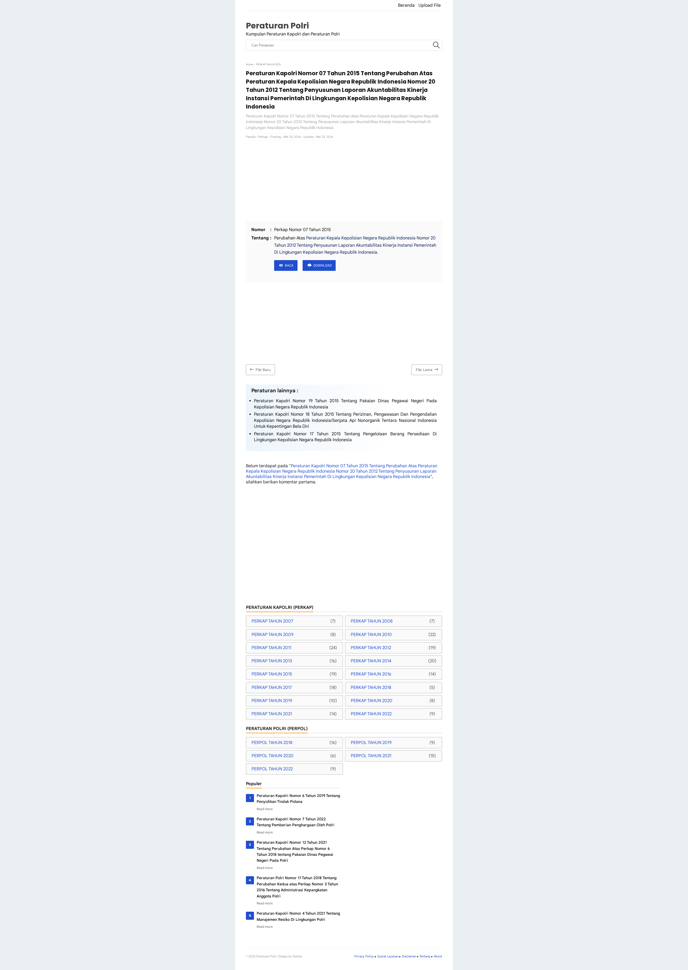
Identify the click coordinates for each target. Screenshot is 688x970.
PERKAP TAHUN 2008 (372, 621)
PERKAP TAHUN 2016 (371, 674)
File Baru (263, 369)
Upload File (429, 5)
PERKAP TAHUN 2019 (272, 700)
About (438, 956)
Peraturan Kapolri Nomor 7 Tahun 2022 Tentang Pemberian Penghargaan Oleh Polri (295, 822)
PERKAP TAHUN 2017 (272, 687)
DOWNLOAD (322, 265)
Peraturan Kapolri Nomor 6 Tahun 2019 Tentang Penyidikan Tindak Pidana (298, 798)
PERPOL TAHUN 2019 (371, 742)
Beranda (406, 5)
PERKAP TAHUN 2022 (371, 714)
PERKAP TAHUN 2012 (371, 648)
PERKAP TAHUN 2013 (272, 661)
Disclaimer (409, 956)
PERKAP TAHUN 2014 (371, 661)
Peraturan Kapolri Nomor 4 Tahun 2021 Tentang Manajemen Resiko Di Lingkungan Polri (298, 916)
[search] (436, 45)
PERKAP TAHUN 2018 (371, 687)
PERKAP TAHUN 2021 (272, 714)
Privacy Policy (364, 956)
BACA (289, 265)
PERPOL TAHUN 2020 (272, 756)
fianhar (297, 956)
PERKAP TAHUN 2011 (271, 648)
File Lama (424, 369)
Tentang (425, 956)
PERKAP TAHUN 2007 (272, 621)
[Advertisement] (344, 180)
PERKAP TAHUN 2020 (371, 700)
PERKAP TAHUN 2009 (272, 634)
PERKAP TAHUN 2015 (272, 674)
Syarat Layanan (387, 956)
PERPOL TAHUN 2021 (371, 756)
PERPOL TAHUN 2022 (272, 769)
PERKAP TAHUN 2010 (371, 634)
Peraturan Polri (277, 25)
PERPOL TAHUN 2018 (272, 742)
